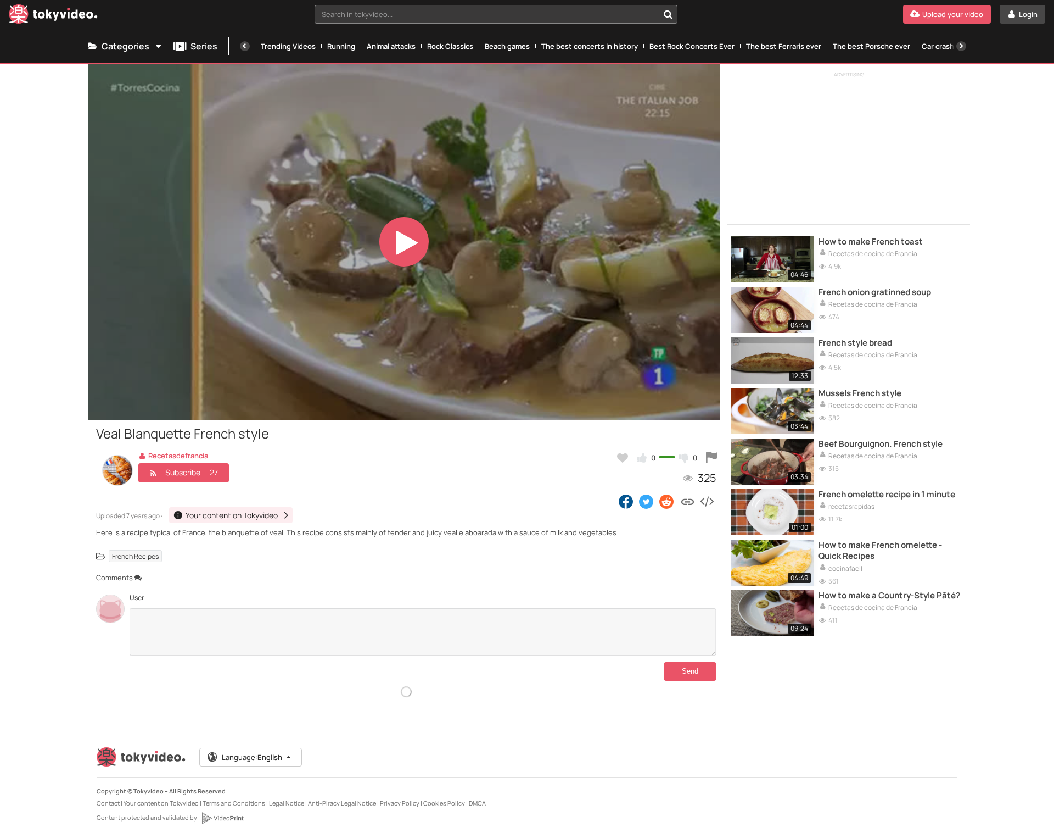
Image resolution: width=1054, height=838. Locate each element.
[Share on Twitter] (646, 501)
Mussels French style (859, 393)
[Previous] (245, 46)
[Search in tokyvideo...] (668, 14)
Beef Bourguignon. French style (880, 444)
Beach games (507, 46)
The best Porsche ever (871, 46)
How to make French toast (870, 241)
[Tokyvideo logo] (53, 16)
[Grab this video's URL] (687, 501)
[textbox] (486, 14)
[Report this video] (711, 457)
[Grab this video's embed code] (706, 501)
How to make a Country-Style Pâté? (889, 595)
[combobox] (496, 14)
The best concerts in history (589, 46)
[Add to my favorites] (622, 457)
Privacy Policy (399, 803)
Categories (125, 46)
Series (203, 46)
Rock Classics (450, 46)
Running (341, 46)
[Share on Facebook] (626, 501)
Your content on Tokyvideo (161, 803)
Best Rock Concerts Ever (692, 46)
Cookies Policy (444, 803)
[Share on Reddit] (667, 501)
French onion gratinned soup (874, 292)
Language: (252, 757)
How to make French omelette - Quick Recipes (880, 551)
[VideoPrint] (222, 818)
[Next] (961, 46)
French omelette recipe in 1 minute (886, 494)
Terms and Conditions (234, 803)
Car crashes (942, 46)
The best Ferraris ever (783, 46)
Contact (108, 803)
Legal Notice (286, 803)
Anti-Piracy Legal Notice (342, 803)
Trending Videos (288, 46)
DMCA (477, 803)
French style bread (855, 342)
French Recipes (135, 556)
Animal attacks (391, 46)
